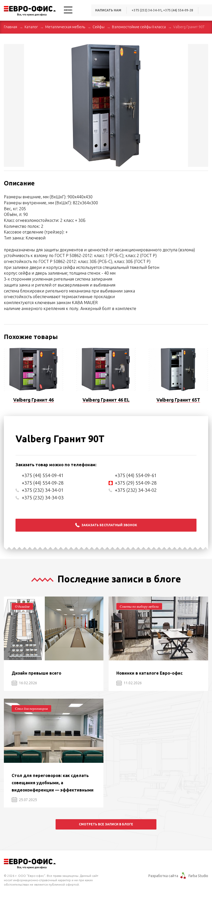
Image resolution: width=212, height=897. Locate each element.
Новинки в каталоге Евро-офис (149, 673)
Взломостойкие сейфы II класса (139, 27)
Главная (10, 27)
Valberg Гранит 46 (33, 399)
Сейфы (98, 27)
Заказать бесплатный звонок (109, 525)
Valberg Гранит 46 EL (106, 399)
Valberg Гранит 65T (178, 399)
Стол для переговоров (31, 708)
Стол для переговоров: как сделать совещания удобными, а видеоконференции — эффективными (53, 782)
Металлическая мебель (65, 27)
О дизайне (22, 606)
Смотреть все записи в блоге (106, 824)
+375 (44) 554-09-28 (178, 10)
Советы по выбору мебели (139, 606)
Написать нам (108, 10)
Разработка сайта (163, 876)
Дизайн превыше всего (36, 673)
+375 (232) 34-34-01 (147, 10)
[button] (203, 48)
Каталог (31, 27)
